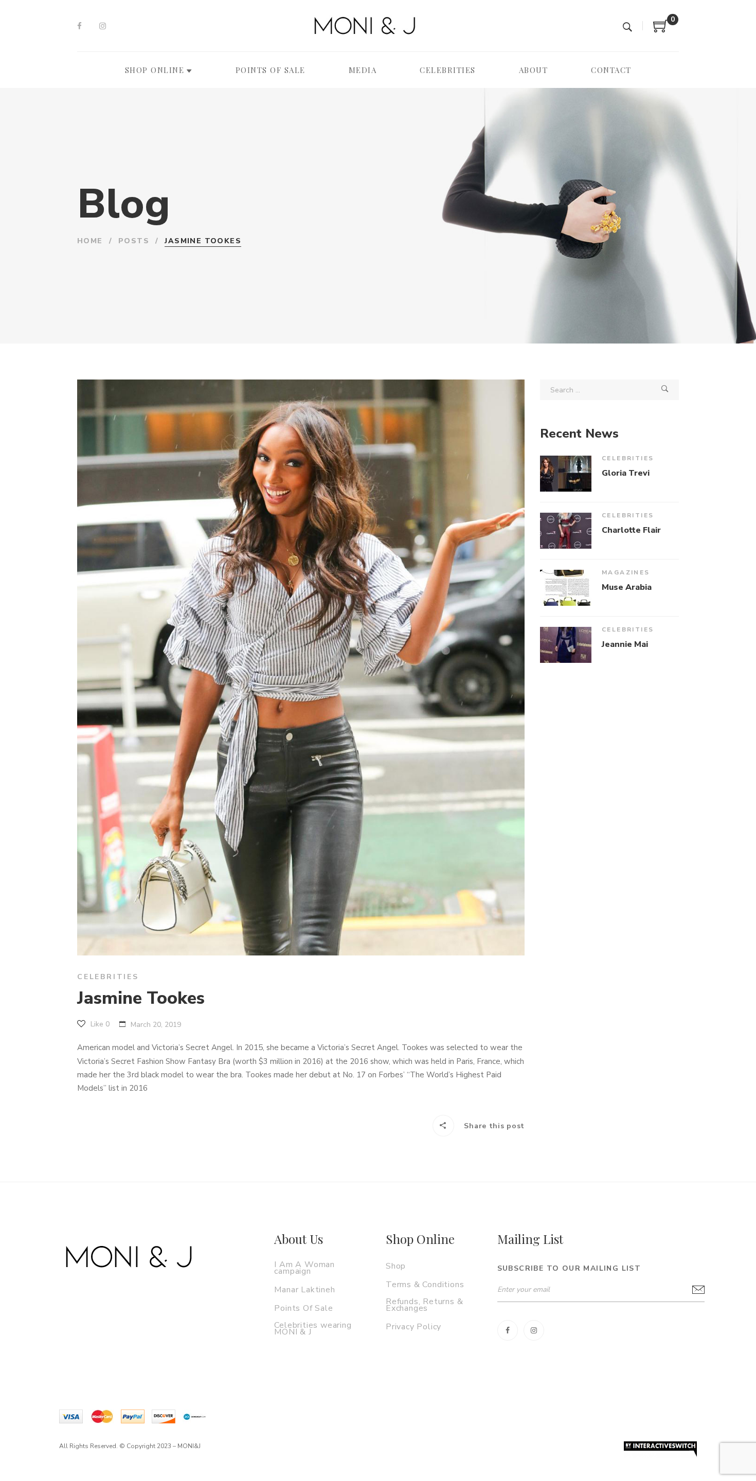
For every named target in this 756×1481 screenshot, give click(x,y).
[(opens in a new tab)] (565, 588)
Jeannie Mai (625, 644)
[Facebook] (79, 26)
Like (99, 1024)
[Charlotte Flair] (565, 531)
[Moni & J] (128, 1257)
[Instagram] (102, 26)
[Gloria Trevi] (565, 474)
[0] (661, 29)
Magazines (626, 572)
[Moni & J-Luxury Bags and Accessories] (364, 25)
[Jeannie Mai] (565, 645)
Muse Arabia (627, 587)
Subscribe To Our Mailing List (569, 1268)
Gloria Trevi (626, 473)
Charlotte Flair (631, 530)
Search (665, 390)
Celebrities (108, 977)
